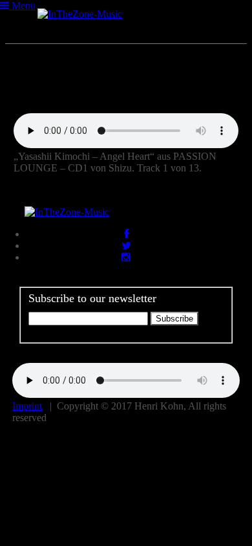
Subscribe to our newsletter (92, 298)
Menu (22, 5)
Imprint (27, 405)
